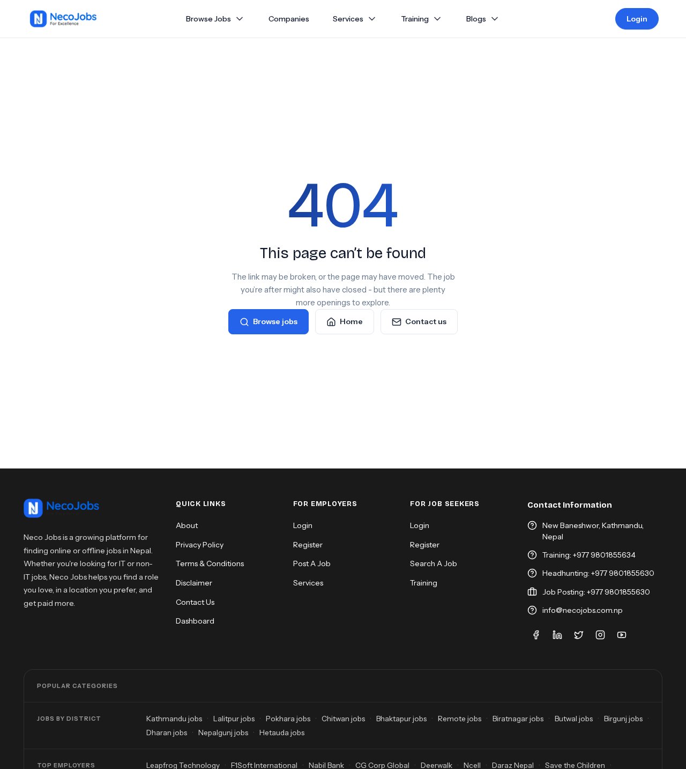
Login (637, 19)
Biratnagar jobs (518, 718)
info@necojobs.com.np (582, 610)
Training (415, 19)
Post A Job (312, 563)
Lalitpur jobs (234, 718)
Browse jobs (275, 321)
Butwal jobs (574, 718)
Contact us (425, 321)
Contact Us (195, 602)
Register (308, 545)
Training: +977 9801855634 (589, 555)
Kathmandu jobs (174, 718)
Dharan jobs (166, 732)
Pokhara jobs (288, 718)
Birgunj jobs (623, 718)
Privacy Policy (199, 545)
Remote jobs (459, 718)
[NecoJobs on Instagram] (600, 634)
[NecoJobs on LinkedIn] (557, 634)
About (187, 525)
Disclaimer (194, 583)
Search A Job (433, 563)
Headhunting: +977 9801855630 (598, 573)
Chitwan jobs (343, 718)
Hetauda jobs (281, 732)
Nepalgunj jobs (223, 732)
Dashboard (195, 621)
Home (351, 321)
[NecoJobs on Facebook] (536, 634)
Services (348, 19)
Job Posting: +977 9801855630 (596, 592)
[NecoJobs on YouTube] (621, 634)
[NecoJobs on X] (578, 634)
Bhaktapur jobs (401, 718)
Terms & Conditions (210, 563)
